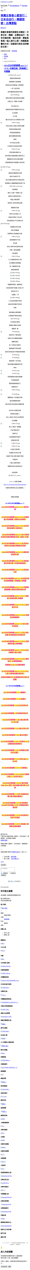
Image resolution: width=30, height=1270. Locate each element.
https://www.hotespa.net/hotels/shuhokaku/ (15, 484)
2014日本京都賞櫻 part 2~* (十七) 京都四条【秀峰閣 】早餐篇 (16, 68)
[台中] (3, 1190)
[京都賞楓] (3, 1147)
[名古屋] (3, 1038)
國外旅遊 (13, 856)
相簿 (5, 54)
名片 (5, 58)
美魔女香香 (4, 840)
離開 (9, 1266)
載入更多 (3, 865)
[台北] (5, 1183)
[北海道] (3, 1140)
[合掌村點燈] (2, 1133)
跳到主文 (3, 28)
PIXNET (8, 1242)
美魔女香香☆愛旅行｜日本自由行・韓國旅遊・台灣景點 (14, 19)
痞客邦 (14, 852)
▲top (2, 861)
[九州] (3, 950)
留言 (17, 852)
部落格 (6, 56)
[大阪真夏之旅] (2, 1168)
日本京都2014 (15, 858)
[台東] (3, 1218)
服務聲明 (18, 1244)
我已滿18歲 (4, 1266)
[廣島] (3, 1119)
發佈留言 (3, 875)
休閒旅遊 (14, 51)
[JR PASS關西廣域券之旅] (2, 1126)
